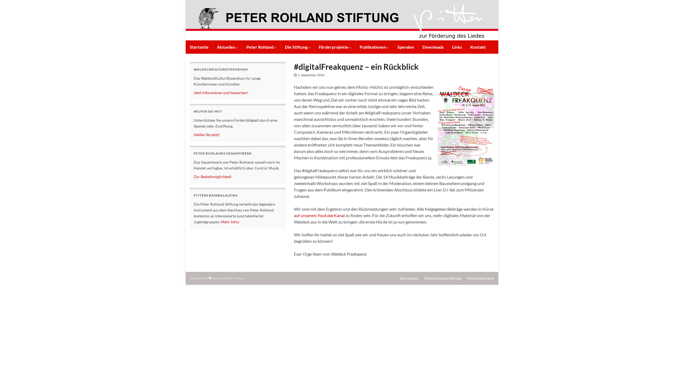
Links (457, 46)
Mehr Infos (230, 222)
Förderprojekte (334, 46)
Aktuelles (226, 46)
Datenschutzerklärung (442, 278)
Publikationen (373, 46)
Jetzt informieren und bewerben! (221, 92)
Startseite (199, 46)
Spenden (405, 46)
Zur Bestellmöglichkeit (212, 176)
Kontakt (478, 46)
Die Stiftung (296, 46)
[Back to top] (672, 373)
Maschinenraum (480, 278)
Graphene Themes (231, 278)
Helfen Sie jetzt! (207, 134)
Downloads (433, 46)
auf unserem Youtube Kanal (319, 215)
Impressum (409, 278)
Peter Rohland (260, 46)
